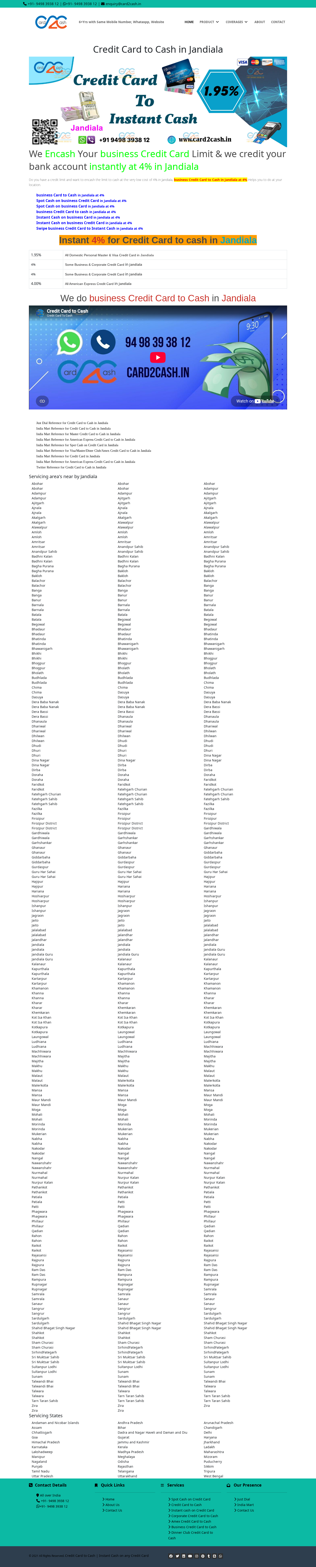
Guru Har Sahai (44, 872)
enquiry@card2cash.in (123, 3)
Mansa (37, 1090)
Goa (35, 1437)
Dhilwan (210, 731)
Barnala (38, 605)
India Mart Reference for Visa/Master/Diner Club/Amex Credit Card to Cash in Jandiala (93, 450)
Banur (122, 595)
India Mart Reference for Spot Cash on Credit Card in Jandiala (77, 445)
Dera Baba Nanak (45, 702)
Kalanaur (125, 959)
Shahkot (38, 1333)
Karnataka (39, 1447)
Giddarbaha (213, 852)
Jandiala (38, 944)
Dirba (122, 765)
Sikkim (209, 1466)
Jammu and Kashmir (133, 1442)
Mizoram (210, 1456)
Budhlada (39, 677)
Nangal (123, 1153)
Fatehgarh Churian (132, 789)
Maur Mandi (213, 1095)
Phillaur (210, 1216)
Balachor (38, 580)
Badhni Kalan (42, 556)
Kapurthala (40, 969)
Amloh (37, 532)
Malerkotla (126, 1080)
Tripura (209, 1471)
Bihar (122, 1427)
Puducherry (213, 1461)
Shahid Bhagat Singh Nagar (139, 1323)
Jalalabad (211, 925)
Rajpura (38, 1260)
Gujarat (123, 1437)
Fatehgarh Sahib (44, 799)
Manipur (38, 1456)
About (259, 22)
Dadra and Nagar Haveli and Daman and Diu (152, 1432)
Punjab (37, 1466)
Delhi (208, 1432)
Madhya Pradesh (131, 1452)
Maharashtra (214, 1452)
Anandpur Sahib (130, 546)
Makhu (37, 1066)
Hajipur (209, 876)
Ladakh (209, 1447)
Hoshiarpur (40, 896)
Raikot (208, 1240)
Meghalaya (126, 1456)
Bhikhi (36, 653)
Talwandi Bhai (42, 1381)
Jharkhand (212, 1442)
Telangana (126, 1471)
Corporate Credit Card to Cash (194, 1516)
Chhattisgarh (42, 1432)
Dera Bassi (212, 707)
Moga (122, 1105)
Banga (209, 585)
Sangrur (38, 1308)
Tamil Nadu (41, 1471)
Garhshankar (128, 838)
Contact (278, 22)
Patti (121, 1202)
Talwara (210, 1386)
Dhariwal (39, 726)
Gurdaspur (126, 862)
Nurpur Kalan (128, 1177)
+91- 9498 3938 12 (43, 3)
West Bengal (213, 1476)
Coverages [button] (235, 22)
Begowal (124, 619)
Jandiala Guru (214, 949)
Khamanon (126, 983)
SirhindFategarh (130, 1347)
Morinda (210, 1119)
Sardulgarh (212, 1313)
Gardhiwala (213, 828)
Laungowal (126, 1032)
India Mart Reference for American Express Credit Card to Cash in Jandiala (85, 439)
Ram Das (210, 1265)
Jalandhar (125, 935)
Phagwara (39, 1211)
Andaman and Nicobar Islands (55, 1422)
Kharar (209, 998)
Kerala (123, 1447)
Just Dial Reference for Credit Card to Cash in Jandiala (72, 423)
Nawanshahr (42, 1163)
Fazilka (209, 804)
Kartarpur (211, 973)
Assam (37, 1427)
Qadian (123, 1226)
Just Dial (243, 1499)
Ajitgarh (124, 498)
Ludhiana (39, 1041)
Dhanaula (125, 716)
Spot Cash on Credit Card (191, 1499)
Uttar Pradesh (42, 1476)
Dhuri (36, 750)
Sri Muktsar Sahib (45, 1357)
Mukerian (125, 1129)
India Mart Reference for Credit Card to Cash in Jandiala (73, 428)
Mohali (37, 1114)
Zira (35, 1405)
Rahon (37, 1236)
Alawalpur (125, 522)
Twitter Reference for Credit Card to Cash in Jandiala (71, 467)
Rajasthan (125, 1466)
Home (189, 22)
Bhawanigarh (128, 643)
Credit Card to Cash (186, 1505)
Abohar (37, 483)
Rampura (125, 1274)
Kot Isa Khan (41, 1017)
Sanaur (123, 1299)
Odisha (123, 1461)
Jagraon (124, 910)
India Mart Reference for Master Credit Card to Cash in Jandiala (78, 434)
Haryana (210, 1437)
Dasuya (123, 692)
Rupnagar (39, 1284)
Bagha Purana (215, 561)
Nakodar (210, 1143)
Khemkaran (127, 1007)
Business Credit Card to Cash (194, 1527)
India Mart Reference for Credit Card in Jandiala (68, 456)
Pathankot (39, 1187)
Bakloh (123, 571)
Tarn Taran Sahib (131, 1396)
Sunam (123, 1371)
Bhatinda (211, 634)
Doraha (37, 775)
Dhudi (122, 741)
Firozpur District (44, 823)
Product (207, 22)
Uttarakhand (127, 1476)
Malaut (209, 1071)
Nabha (37, 1138)
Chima (209, 682)
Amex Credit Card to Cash (191, 1521)
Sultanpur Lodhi (216, 1362)
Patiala (209, 1192)
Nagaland (39, 1461)
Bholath (124, 668)
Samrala (210, 1289)
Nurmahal (212, 1168)
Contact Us (113, 1510)
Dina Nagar (213, 755)
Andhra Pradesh (130, 1422)
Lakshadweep (42, 1452)
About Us (112, 1505)
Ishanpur (211, 901)
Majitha (124, 1056)
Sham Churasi (215, 1337)
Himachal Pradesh (46, 1442)
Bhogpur (210, 658)
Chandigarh (213, 1427)
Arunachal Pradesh (218, 1422)
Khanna (38, 993)
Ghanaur (38, 847)
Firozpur (124, 813)
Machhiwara (213, 1046)
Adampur (211, 488)
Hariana (124, 886)
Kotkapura (212, 1022)
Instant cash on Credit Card (192, 1510)
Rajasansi (125, 1250)
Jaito (35, 920)
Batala (209, 610)
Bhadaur (38, 629)
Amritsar (210, 537)
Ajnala (36, 508)
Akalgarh (211, 512)
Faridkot (210, 779)
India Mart (245, 1505)
